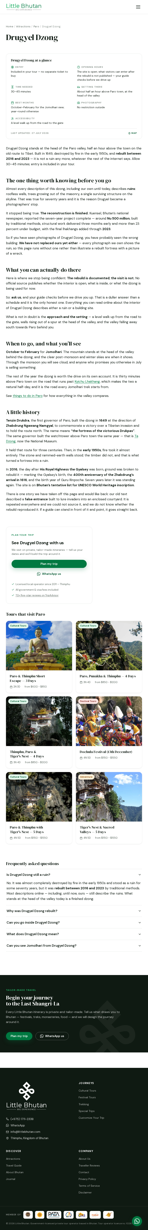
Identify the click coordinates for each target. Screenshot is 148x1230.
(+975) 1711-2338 (22, 1119)
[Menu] (138, 6)
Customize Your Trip (91, 1117)
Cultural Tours (87, 1090)
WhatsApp (18, 1125)
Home (9, 26)
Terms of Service (89, 1185)
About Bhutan (15, 1172)
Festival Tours (87, 1097)
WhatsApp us (51, 574)
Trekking (84, 1104)
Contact (84, 1172)
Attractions (23, 26)
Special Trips (87, 1111)
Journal (10, 1179)
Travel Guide (14, 1165)
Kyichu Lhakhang (87, 381)
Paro (36, 26)
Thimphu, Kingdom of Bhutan (29, 1138)
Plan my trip (49, 564)
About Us (84, 1158)
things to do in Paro (28, 396)
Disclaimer (85, 1192)
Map (134, 133)
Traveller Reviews (89, 1165)
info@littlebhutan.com (25, 1132)
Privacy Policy (87, 1179)
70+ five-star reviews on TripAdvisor (37, 595)
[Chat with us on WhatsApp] (137, 1221)
